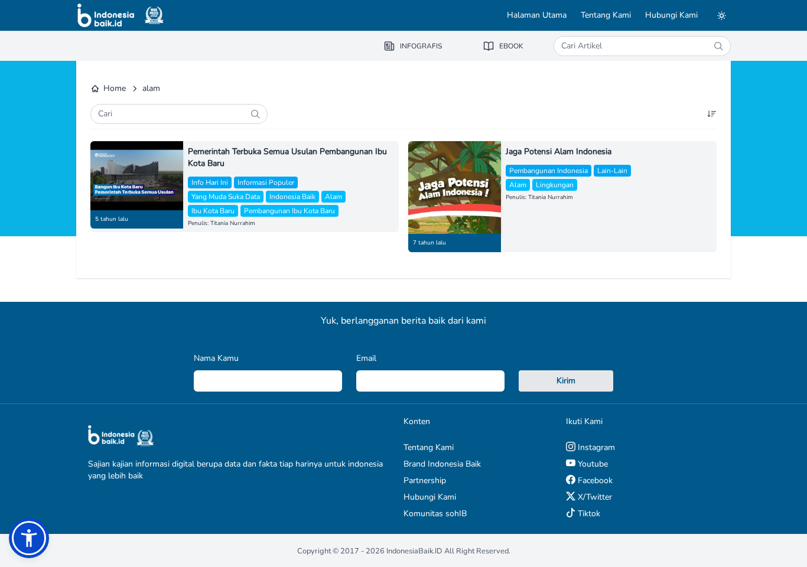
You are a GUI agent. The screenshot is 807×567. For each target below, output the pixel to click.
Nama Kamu (216, 358)
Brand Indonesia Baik (442, 464)
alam (333, 196)
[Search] (718, 46)
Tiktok (587, 513)
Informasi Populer (265, 182)
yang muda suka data (225, 196)
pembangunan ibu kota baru (289, 211)
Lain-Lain (612, 170)
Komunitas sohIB (435, 513)
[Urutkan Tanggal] (712, 114)
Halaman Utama (537, 15)
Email (366, 358)
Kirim (566, 380)
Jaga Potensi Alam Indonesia (558, 151)
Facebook (594, 480)
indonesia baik (292, 196)
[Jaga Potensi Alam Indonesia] (454, 187)
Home (114, 88)
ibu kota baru (213, 211)
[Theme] (721, 15)
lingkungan (555, 185)
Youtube (591, 464)
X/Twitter (593, 497)
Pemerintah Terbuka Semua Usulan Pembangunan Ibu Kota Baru (287, 157)
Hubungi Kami (671, 15)
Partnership (424, 480)
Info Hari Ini (209, 182)
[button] (29, 538)
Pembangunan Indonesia (548, 170)
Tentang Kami (606, 15)
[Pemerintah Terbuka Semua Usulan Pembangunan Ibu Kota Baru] (136, 175)
